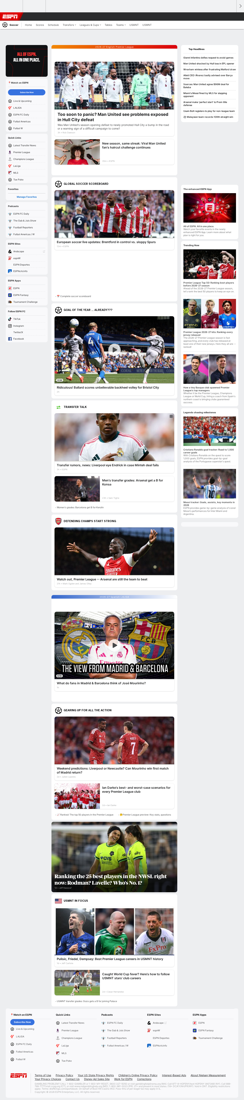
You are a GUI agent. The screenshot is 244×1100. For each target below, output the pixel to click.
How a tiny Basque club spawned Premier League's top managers (206, 389)
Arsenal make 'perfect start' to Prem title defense (205, 104)
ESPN (10, 16)
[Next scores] (240, 6)
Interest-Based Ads (174, 1075)
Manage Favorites (27, 196)
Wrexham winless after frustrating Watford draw (209, 69)
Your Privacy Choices (48, 1079)
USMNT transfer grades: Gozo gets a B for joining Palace (87, 1001)
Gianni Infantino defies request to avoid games (208, 57)
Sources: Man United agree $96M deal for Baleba (206, 86)
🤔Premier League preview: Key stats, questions (145, 814)
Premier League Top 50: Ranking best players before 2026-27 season (208, 284)
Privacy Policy (64, 1075)
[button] (231, 16)
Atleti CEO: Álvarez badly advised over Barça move (208, 77)
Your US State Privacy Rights (96, 1075)
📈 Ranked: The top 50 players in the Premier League (85, 814)
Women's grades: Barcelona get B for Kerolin (80, 507)
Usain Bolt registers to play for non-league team (209, 111)
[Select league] (11, 6)
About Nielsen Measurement (208, 1075)
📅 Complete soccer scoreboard (74, 296)
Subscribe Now (27, 92)
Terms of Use (43, 1075)
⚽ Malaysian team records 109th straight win (208, 116)
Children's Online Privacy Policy (137, 1075)
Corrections (144, 1079)
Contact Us (72, 1079)
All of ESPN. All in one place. (198, 226)
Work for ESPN (123, 1079)
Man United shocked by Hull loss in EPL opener (208, 63)
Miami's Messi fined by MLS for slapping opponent (205, 95)
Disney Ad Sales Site (97, 1079)
